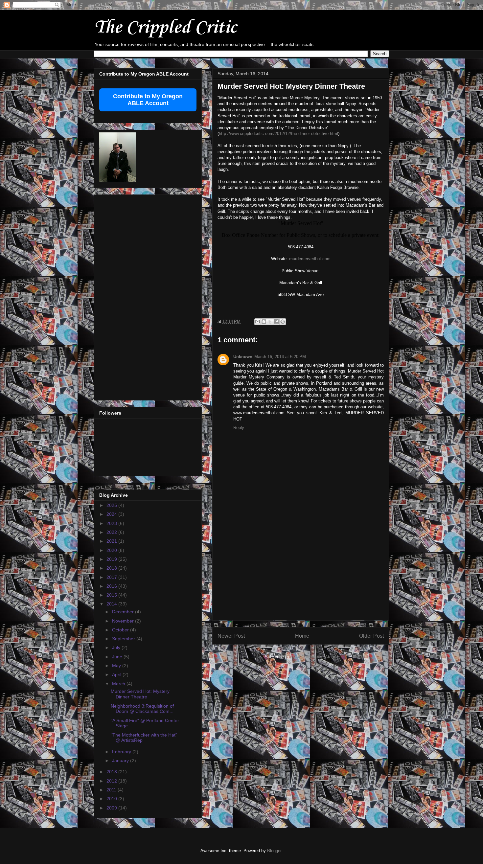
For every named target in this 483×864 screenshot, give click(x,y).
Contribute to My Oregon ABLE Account (148, 99)
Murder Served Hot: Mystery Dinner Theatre (140, 694)
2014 (112, 603)
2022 (112, 532)
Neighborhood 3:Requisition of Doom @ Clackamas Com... (142, 708)
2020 (112, 550)
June (118, 656)
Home (302, 636)
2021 (112, 541)
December (123, 611)
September (124, 638)
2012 (112, 781)
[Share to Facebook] (276, 321)
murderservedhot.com (310, 258)
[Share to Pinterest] (282, 321)
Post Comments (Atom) (313, 656)
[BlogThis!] (264, 321)
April (117, 674)
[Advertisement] (300, 574)
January (121, 760)
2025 (112, 505)
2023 (112, 523)
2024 (112, 514)
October (121, 629)
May (117, 665)
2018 (112, 568)
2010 (112, 798)
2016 (112, 586)
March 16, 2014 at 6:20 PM (280, 356)
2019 (112, 559)
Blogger (274, 850)
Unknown (242, 356)
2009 (112, 807)
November (123, 621)
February (122, 751)
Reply (238, 427)
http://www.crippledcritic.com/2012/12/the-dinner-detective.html (278, 133)
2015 (112, 595)
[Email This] (257, 321)
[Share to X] (270, 321)
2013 (112, 771)
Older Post (371, 636)
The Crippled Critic (165, 27)
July (117, 647)
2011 (112, 789)
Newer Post (231, 636)
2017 (112, 577)
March (119, 683)
